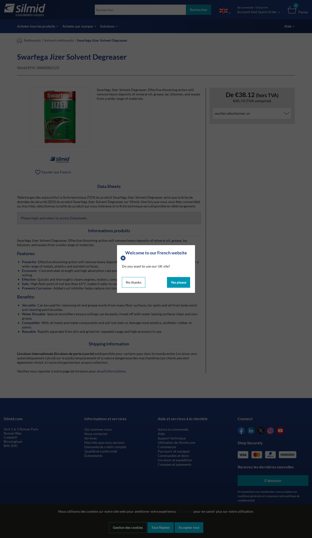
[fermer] (124, 257)
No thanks (133, 282)
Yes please (178, 282)
